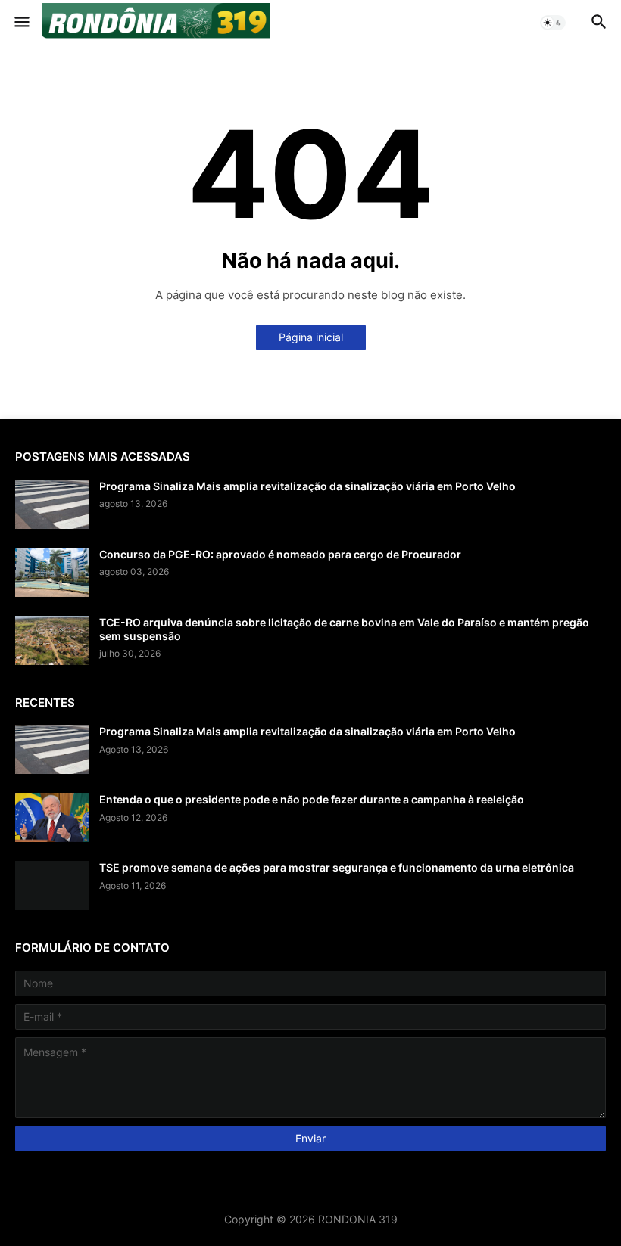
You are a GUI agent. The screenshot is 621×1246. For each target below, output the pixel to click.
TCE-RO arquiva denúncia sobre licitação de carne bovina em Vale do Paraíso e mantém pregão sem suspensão (344, 629)
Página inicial (311, 337)
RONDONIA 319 (358, 1219)
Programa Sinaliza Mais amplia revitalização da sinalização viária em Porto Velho (307, 486)
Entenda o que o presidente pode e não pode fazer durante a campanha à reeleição (311, 799)
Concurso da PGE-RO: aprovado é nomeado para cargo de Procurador (280, 554)
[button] (21, 23)
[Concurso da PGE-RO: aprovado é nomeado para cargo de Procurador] (52, 572)
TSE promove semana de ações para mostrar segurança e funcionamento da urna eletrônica (336, 867)
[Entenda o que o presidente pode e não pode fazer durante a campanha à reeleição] (52, 817)
